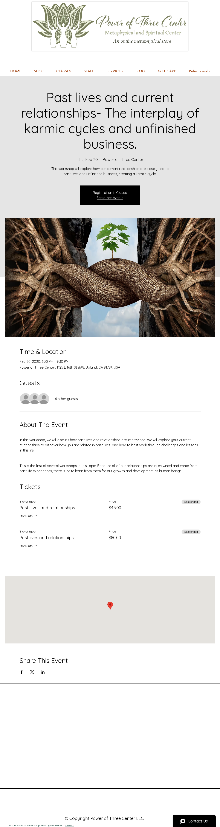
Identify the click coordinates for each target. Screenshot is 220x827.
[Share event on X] (32, 672)
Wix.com (69, 825)
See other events (110, 198)
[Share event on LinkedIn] (43, 672)
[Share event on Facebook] (22, 672)
